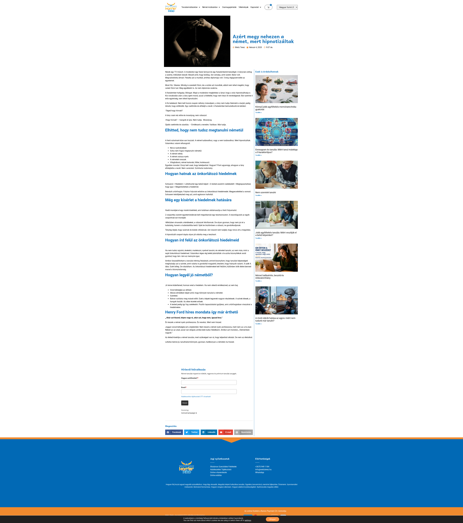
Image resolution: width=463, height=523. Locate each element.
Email (184, 387)
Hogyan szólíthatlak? (189, 378)
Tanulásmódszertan (189, 7)
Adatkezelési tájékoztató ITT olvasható (196, 396)
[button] (174, 432)
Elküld (184, 403)
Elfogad (272, 519)
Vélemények (243, 7)
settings (248, 520)
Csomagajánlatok (229, 7)
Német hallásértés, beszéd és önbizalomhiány (269, 276)
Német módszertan (210, 7)
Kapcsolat (255, 7)
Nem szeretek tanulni (265, 192)
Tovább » (258, 112)
